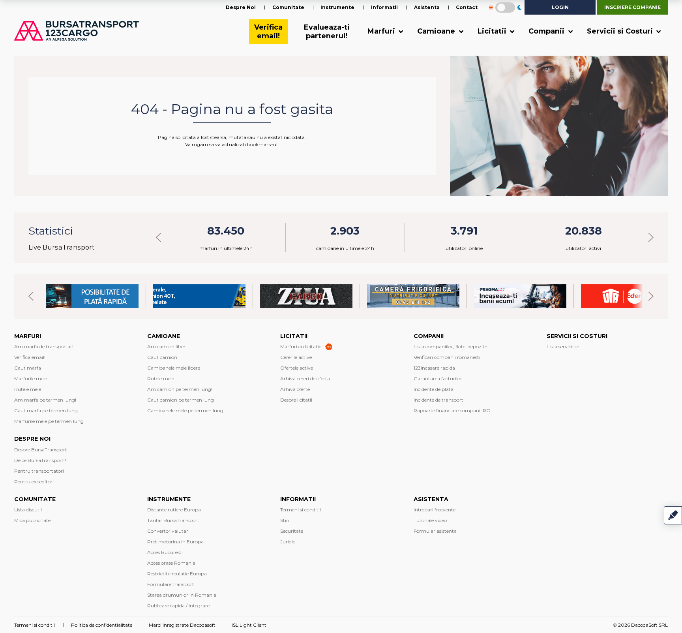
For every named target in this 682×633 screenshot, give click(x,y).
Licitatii (493, 31)
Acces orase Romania (171, 563)
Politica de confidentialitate (101, 625)
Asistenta (427, 7)
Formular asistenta (435, 531)
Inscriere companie (632, 7)
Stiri (284, 520)
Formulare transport (170, 584)
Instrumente (337, 7)
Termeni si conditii (300, 510)
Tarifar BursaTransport (173, 520)
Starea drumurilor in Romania (181, 595)
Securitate (291, 531)
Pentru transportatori (39, 471)
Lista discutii (28, 510)
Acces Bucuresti (165, 552)
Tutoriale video (430, 520)
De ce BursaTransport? (40, 460)
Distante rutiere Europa (174, 510)
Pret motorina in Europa (175, 542)
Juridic (287, 542)
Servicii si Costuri (621, 31)
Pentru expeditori (34, 482)
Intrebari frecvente (434, 510)
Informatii (384, 7)
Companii (547, 31)
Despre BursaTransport (40, 450)
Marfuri (382, 31)
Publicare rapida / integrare (178, 606)
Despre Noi (241, 7)
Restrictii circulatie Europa (177, 574)
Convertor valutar (167, 531)
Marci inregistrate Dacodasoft (182, 625)
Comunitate (288, 7)
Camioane (437, 31)
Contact (467, 7)
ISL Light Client (249, 625)
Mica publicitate (32, 520)
